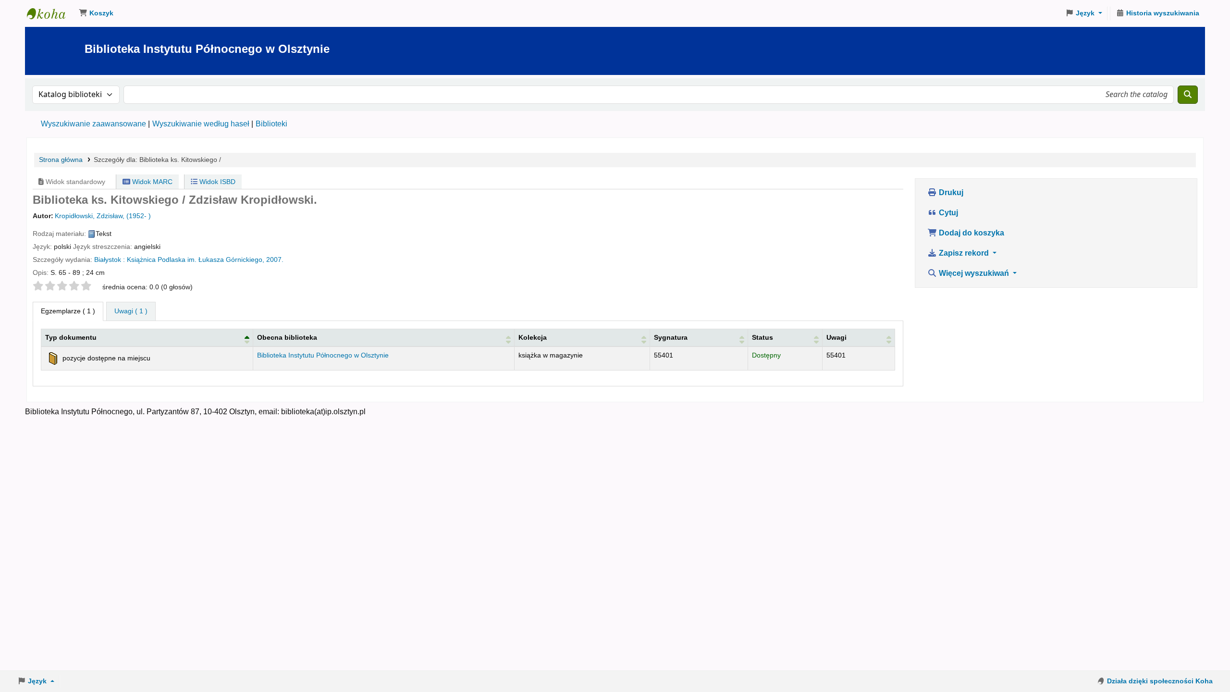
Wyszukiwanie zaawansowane (93, 124)
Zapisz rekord (964, 253)
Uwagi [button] (836, 337)
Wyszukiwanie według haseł (200, 124)
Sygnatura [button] (671, 337)
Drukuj (950, 192)
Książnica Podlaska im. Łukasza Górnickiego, (195, 259)
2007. (274, 259)
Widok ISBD (216, 181)
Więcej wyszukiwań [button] (974, 273)
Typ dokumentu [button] (71, 337)
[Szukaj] (1188, 95)
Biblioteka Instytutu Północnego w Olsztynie (51, 13)
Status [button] (762, 337)
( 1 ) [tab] (68, 311)
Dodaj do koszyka (970, 233)
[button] (96, 13)
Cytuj (947, 213)
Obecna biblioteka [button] (287, 337)
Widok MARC (151, 181)
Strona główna (61, 159)
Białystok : (109, 259)
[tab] (131, 311)
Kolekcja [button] (532, 337)
